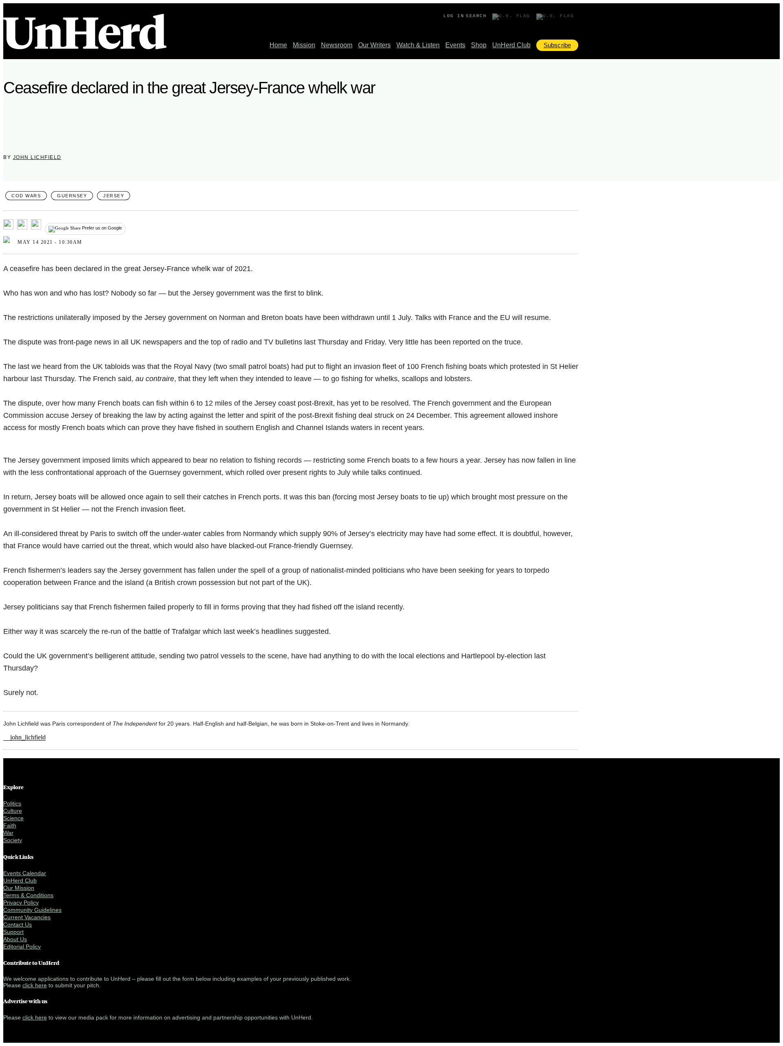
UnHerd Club (511, 45)
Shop (479, 45)
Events (455, 45)
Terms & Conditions (28, 895)
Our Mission (18, 888)
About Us (15, 939)
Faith (9, 825)
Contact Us (17, 924)
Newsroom (336, 45)
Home (278, 45)
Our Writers (374, 45)
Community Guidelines (32, 910)
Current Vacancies (27, 917)
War (8, 833)
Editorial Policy (22, 946)
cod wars (26, 195)
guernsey (72, 195)
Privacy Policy (21, 902)
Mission (304, 45)
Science (13, 818)
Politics (12, 803)
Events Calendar (24, 873)
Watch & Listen (418, 45)
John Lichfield (37, 157)
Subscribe (557, 45)
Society (12, 840)
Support (13, 932)
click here (34, 985)
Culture (12, 811)
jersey (113, 195)
